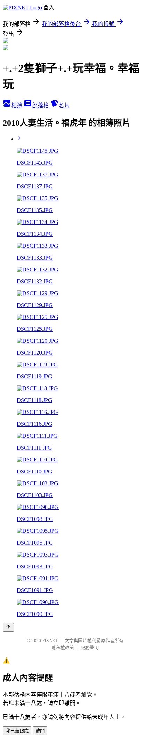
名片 (64, 105)
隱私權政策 (62, 647)
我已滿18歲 (17, 731)
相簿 (17, 105)
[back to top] (8, 627)
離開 (40, 731)
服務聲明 (90, 647)
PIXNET (50, 640)
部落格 (41, 105)
